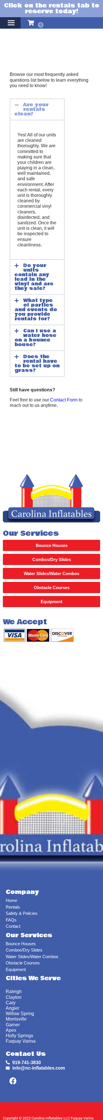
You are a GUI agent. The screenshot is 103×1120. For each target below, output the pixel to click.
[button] (37, 109)
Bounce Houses (21, 943)
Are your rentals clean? (31, 109)
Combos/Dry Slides (24, 950)
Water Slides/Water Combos (32, 956)
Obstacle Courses (23, 962)
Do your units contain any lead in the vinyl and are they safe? (34, 277)
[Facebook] (13, 1081)
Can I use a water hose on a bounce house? (35, 337)
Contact (13, 926)
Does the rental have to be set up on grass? (37, 363)
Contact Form (64, 399)
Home (11, 900)
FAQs (11, 919)
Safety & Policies (21, 913)
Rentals (13, 907)
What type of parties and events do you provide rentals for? (36, 309)
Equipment (16, 969)
